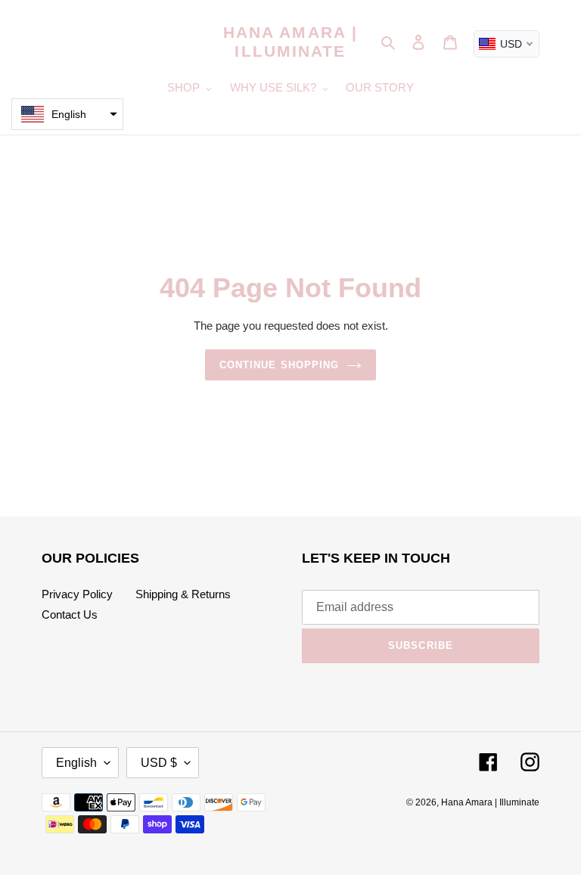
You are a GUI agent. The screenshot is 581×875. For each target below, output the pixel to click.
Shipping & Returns (183, 594)
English (76, 762)
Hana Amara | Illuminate (290, 41)
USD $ (159, 762)
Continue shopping (279, 365)
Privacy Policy (77, 594)
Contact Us (70, 614)
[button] (67, 114)
